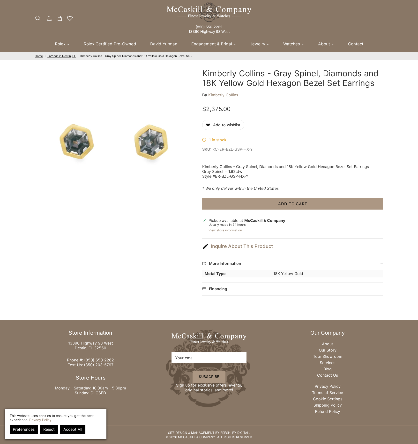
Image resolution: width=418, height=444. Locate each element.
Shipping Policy (328, 405)
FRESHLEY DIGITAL (234, 433)
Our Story (327, 350)
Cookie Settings (327, 398)
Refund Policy (327, 411)
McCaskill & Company (196, 437)
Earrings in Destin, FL (61, 56)
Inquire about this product (242, 246)
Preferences (24, 429)
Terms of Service (327, 392)
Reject (49, 429)
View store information (225, 230)
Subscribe (209, 376)
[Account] (48, 18)
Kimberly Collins (223, 94)
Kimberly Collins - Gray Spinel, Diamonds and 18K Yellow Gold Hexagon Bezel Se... (136, 56)
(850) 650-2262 (209, 27)
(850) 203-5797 (98, 364)
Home (39, 56)
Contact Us (327, 375)
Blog (327, 368)
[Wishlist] (70, 18)
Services (327, 362)
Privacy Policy (328, 386)
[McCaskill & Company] (209, 12)
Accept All (72, 429)
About (327, 343)
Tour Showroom (327, 356)
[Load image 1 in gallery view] (113, 141)
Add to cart (292, 203)
